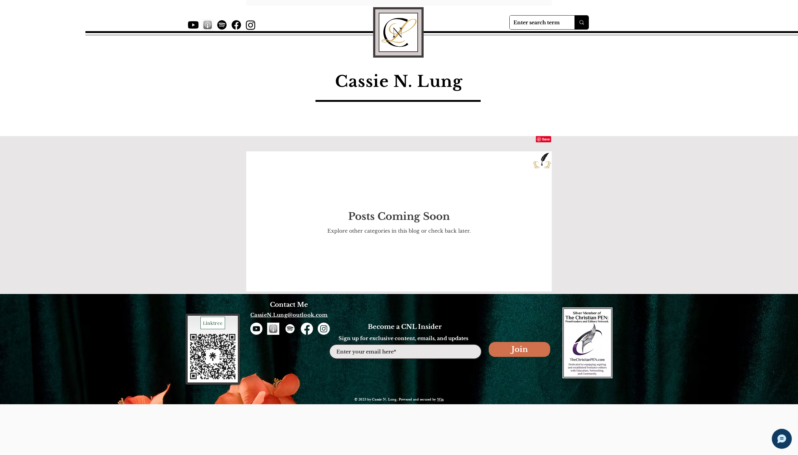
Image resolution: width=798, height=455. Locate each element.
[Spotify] (222, 25)
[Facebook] (236, 25)
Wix (440, 399)
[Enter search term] (581, 22)
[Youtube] (193, 25)
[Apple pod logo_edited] (207, 25)
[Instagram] (250, 25)
